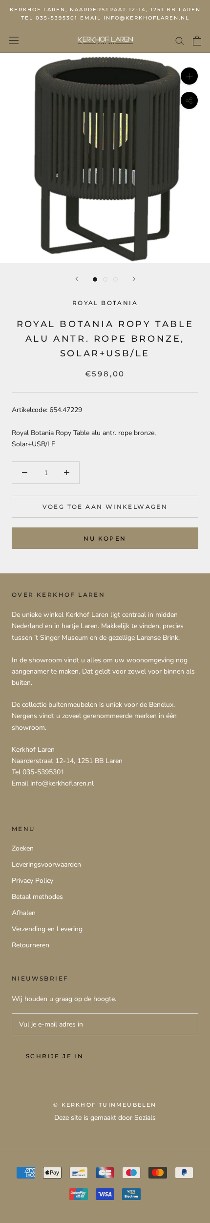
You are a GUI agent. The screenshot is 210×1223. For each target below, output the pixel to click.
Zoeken (23, 848)
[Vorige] (76, 279)
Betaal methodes (37, 896)
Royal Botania (105, 302)
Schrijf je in (55, 1056)
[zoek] (179, 40)
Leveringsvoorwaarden (46, 864)
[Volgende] (133, 279)
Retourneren (30, 945)
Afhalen (24, 912)
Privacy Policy (32, 880)
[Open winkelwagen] (197, 40)
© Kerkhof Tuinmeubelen (104, 1104)
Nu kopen (105, 538)
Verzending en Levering (47, 929)
